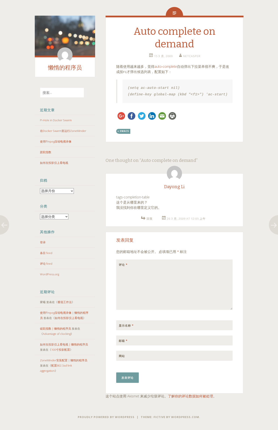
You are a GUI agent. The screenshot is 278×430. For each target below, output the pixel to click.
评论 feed (46, 264)
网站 (122, 356)
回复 (150, 219)
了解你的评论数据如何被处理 (190, 396)
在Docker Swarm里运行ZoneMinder (63, 131)
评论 (123, 265)
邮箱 (123, 341)
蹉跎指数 (45, 152)
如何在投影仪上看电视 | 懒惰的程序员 (64, 344)
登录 (43, 242)
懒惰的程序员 (65, 67)
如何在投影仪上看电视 (54, 163)
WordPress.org (49, 274)
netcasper (191, 56)
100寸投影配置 (60, 350)
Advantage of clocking (57, 334)
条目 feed (46, 253)
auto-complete (165, 66)
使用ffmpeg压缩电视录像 (55, 141)
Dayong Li (174, 186)
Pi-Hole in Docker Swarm (56, 120)
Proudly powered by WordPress (106, 417)
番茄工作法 (65, 302)
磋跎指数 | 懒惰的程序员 (55, 328)
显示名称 (126, 325)
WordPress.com (185, 417)
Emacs (124, 131)
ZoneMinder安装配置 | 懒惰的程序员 (63, 360)
